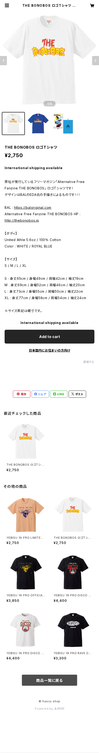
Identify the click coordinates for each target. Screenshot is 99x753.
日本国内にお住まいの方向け (49, 350)
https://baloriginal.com (32, 207)
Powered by (44, 708)
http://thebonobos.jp (22, 220)
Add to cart (49, 336)
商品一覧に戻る (49, 680)
